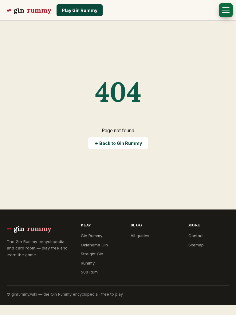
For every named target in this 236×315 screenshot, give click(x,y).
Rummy (88, 263)
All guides (140, 235)
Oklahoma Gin (94, 244)
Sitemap (196, 244)
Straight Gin (92, 253)
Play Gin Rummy (79, 10)
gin (33, 10)
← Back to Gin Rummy (118, 143)
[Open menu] (226, 10)
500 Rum (89, 271)
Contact (196, 235)
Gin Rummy (91, 235)
